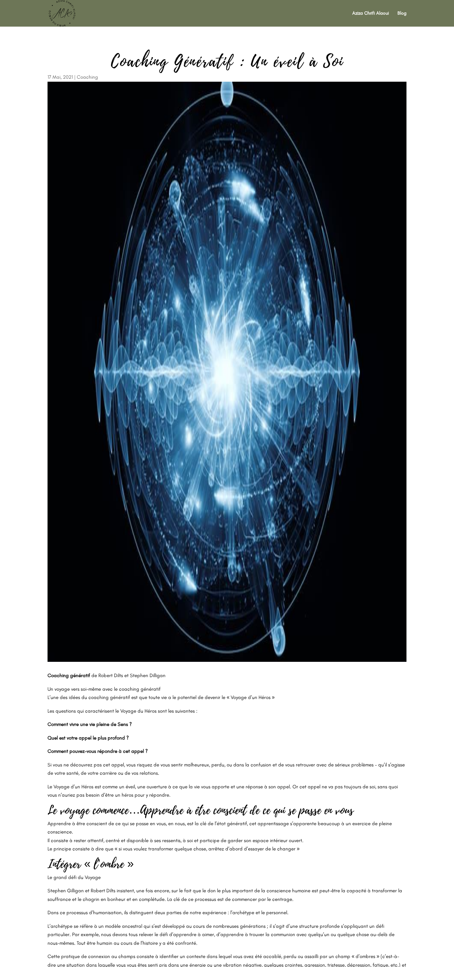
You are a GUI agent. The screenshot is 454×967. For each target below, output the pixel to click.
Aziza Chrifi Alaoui (370, 13)
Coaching (87, 77)
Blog (401, 13)
